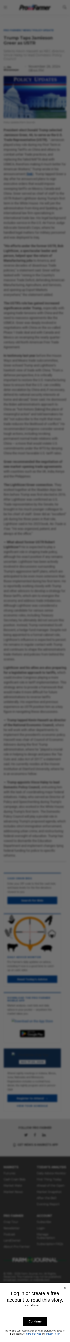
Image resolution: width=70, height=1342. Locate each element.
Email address (31, 1305)
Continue (35, 1321)
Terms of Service (33, 1334)
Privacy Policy (53, 1334)
